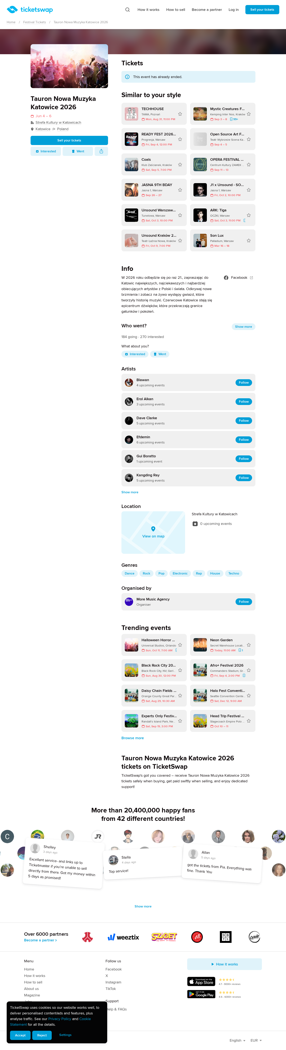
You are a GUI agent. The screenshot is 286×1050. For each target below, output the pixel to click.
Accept (20, 1035)
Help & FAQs (116, 1009)
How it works (149, 9)
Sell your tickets (262, 10)
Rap (199, 573)
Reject (42, 1035)
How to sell (175, 9)
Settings (65, 1035)
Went (80, 151)
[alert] (57, 1022)
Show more (243, 327)
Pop (161, 573)
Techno (233, 573)
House (215, 573)
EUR (254, 1040)
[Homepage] (30, 9)
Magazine (32, 995)
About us (31, 988)
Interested (48, 151)
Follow (244, 382)
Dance (129, 573)
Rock (146, 573)
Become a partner (207, 9)
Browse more (132, 738)
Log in (234, 9)
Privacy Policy (59, 1019)
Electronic (180, 573)
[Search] (127, 9)
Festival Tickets (34, 22)
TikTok (111, 988)
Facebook (239, 277)
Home (11, 22)
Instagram (113, 982)
